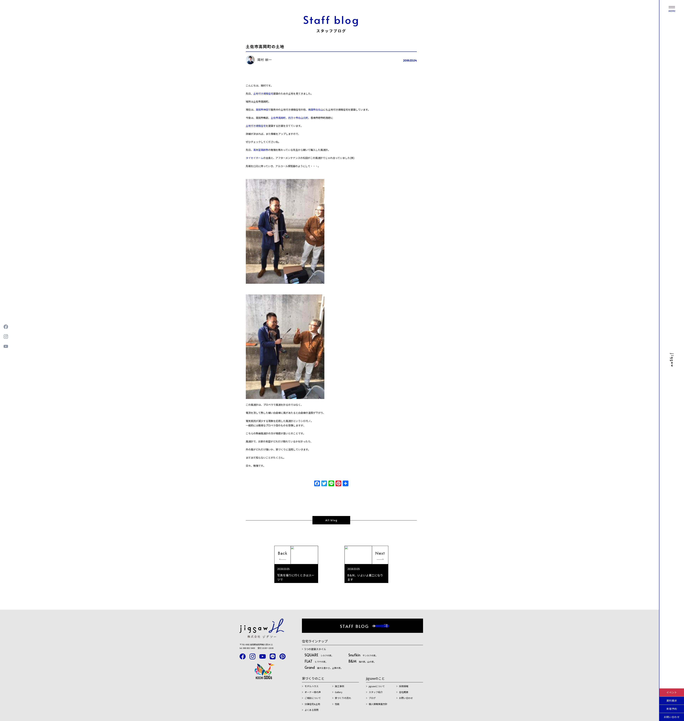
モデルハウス (311, 686)
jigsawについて (377, 686)
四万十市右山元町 (298, 118)
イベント (671, 692)
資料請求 (671, 700)
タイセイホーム (254, 158)
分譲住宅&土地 (312, 704)
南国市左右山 (315, 109)
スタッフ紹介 (376, 692)
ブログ (372, 698)
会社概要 (403, 692)
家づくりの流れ (343, 698)
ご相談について (313, 698)
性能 (337, 704)
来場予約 (671, 708)
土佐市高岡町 (278, 118)
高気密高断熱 (260, 150)
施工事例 (339, 686)
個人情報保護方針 (378, 704)
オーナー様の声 (313, 692)
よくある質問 (311, 710)
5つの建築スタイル (315, 649)
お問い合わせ (672, 717)
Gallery (338, 692)
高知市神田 (262, 109)
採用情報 (403, 686)
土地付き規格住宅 (263, 93)
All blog (331, 520)
